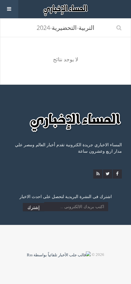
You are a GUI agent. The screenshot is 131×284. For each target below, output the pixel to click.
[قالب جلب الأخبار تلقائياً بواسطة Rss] (59, 254)
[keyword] (119, 28)
